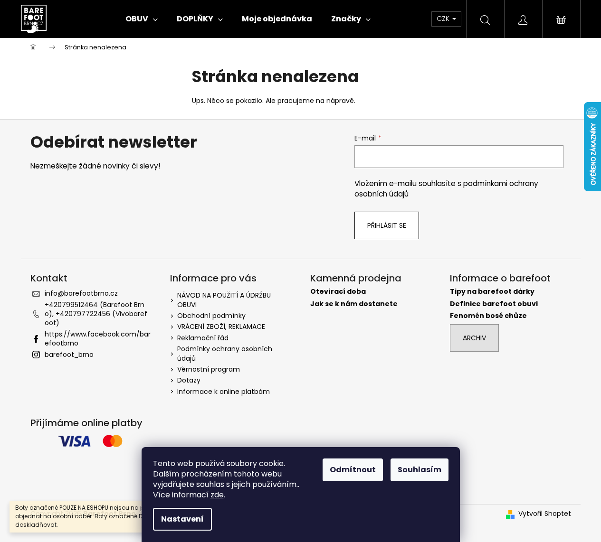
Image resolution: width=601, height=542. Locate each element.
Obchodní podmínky (211, 315)
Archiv (474, 338)
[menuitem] (141, 19)
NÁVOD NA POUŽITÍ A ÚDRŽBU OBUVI (224, 299)
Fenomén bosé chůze (488, 315)
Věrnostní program (208, 369)
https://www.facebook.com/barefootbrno (98, 338)
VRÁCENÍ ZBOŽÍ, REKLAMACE (221, 326)
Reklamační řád (203, 338)
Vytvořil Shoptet (544, 513)
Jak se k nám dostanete (354, 304)
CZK (444, 18)
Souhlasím (419, 469)
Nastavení (182, 519)
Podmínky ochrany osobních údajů (224, 353)
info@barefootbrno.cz (81, 293)
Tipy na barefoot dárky (492, 291)
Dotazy (188, 380)
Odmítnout (353, 469)
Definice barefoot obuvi (494, 304)
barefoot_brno (69, 354)
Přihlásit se (386, 225)
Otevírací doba (338, 291)
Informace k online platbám (223, 391)
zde (217, 494)
